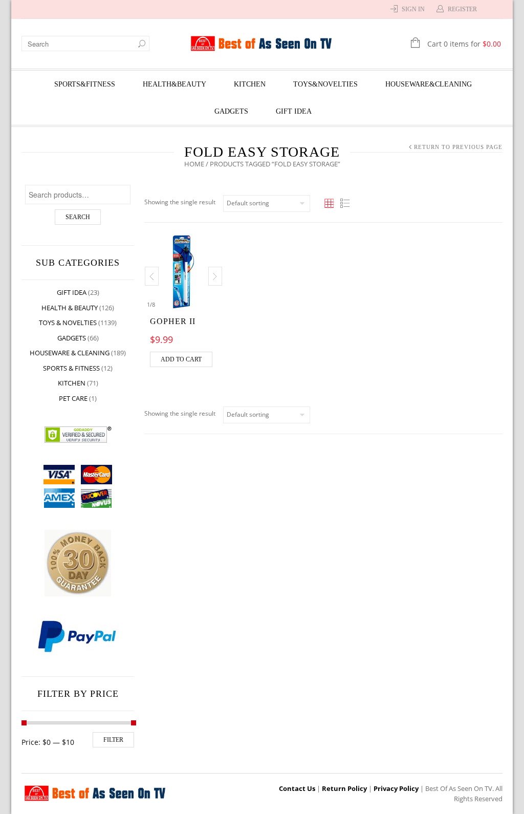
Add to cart (181, 359)
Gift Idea (294, 111)
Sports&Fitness (84, 84)
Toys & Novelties (68, 322)
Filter (113, 739)
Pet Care (73, 398)
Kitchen (250, 84)
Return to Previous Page (458, 147)
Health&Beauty (174, 84)
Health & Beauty (69, 307)
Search (78, 217)
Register (462, 9)
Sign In (413, 9)
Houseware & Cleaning (70, 352)
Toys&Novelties (325, 84)
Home (194, 163)
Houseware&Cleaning (428, 84)
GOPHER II (172, 321)
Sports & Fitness (71, 368)
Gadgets (231, 111)
